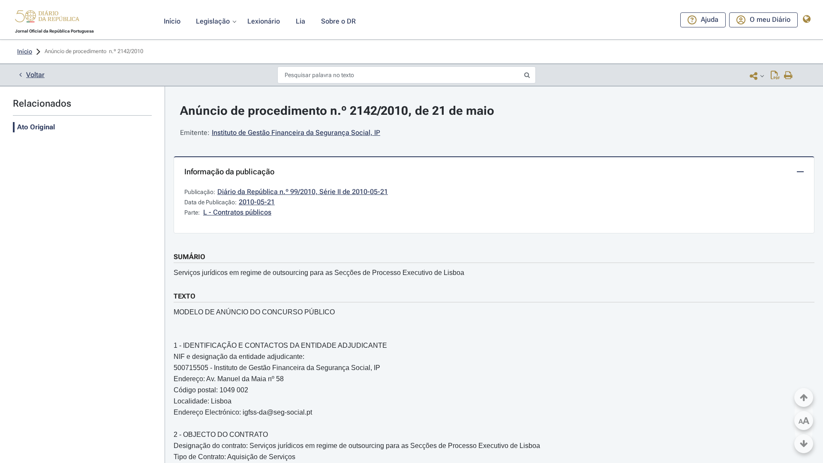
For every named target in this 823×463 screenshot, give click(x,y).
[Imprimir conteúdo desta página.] (788, 75)
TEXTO (184, 296)
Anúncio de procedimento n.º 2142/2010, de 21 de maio (337, 111)
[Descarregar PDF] (775, 75)
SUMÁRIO (189, 257)
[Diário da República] (47, 18)
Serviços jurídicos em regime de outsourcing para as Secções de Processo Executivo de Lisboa (319, 272)
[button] (47, 17)
